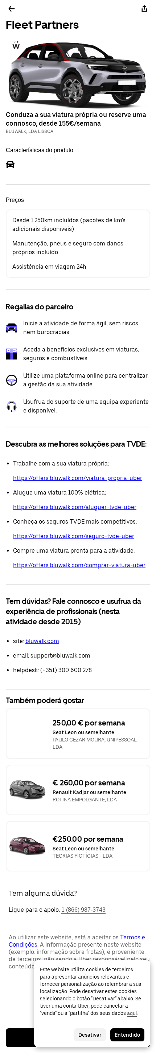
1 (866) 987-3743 (83, 910)
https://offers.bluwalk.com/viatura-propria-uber (77, 478)
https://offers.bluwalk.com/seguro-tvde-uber (73, 536)
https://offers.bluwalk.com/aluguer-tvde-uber (74, 507)
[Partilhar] (144, 8)
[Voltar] (11, 8)
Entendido (127, 1035)
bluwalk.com (42, 641)
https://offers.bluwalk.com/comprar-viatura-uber (79, 565)
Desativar (90, 1035)
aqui (132, 1013)
